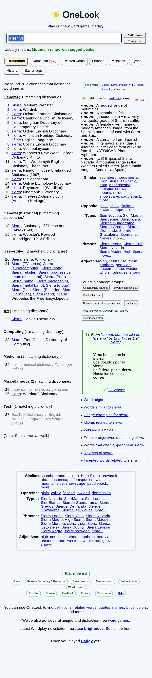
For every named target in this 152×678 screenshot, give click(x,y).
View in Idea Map (93, 317)
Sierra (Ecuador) (47, 290)
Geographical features (95, 287)
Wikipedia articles (98, 430)
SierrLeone (109, 219)
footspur (106, 189)
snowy (135, 272)
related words (85, 607)
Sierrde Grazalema (115, 232)
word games (118, 620)
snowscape (109, 196)
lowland (106, 210)
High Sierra (109, 181)
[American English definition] (136, 100)
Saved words (81, 581)
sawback (128, 181)
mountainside (111, 193)
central (114, 261)
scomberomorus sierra (119, 177)
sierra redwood (77, 531)
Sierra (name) (23, 281)
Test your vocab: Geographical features (105, 310)
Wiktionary (115, 98)
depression (124, 210)
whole (105, 272)
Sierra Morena (53, 523)
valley (114, 206)
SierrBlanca (130, 219)
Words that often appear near (114, 445)
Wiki (131, 84)
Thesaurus (135, 41)
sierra (16, 109)
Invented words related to (110, 460)
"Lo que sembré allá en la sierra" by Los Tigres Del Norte (116, 338)
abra (103, 185)
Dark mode (104, 593)
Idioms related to (103, 422)
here (128, 628)
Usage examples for (106, 415)
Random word (104, 581)
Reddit (139, 84)
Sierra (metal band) (27, 285)
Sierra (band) (44, 294)
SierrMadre (132, 215)
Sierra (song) (53, 268)
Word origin (93, 400)
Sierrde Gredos (112, 227)
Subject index (129, 581)
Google (106, 84)
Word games (76, 587)
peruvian (123, 265)
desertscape (119, 185)
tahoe (119, 269)
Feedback (68, 593)
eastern (106, 269)
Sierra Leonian (98, 527)
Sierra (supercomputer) (32, 266)
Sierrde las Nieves (77, 510)
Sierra (16, 105)
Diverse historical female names (101, 303)
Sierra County (73, 527)
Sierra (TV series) (26, 264)
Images (123, 84)
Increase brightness (85, 628)
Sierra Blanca (98, 523)
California (131, 303)
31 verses (116, 390)
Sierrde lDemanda (70, 506)
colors (142, 607)
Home (16, 581)
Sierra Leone (111, 244)
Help (121, 593)
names (118, 607)
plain (104, 206)
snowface (123, 189)
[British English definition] (142, 100)
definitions (63, 607)
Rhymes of (98, 453)
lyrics (130, 607)
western (133, 269)
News (114, 84)
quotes (104, 607)
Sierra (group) (57, 285)
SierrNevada (110, 215)
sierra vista (76, 523)
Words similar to (102, 407)
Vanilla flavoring (92, 295)
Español (33, 593)
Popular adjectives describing (114, 438)
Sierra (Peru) (55, 277)
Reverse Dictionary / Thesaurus (46, 581)
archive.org (119, 89)
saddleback (131, 196)
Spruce (50, 593)
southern (129, 261)
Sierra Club (133, 244)
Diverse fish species (125, 287)
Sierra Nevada (112, 248)
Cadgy (98, 26)
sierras (28, 436)
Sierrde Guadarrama (117, 223)
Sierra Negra (51, 531)
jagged (76, 49)
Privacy (85, 593)
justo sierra (50, 527)
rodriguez (120, 272)
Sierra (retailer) (23, 272)
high (103, 261)
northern (107, 265)
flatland (127, 206)
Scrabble (106, 89)
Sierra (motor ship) (52, 281)
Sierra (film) (21, 290)
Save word (91, 84)
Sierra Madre (111, 251)
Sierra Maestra (98, 519)
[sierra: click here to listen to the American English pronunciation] (83, 100)
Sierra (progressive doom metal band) (41, 274)
